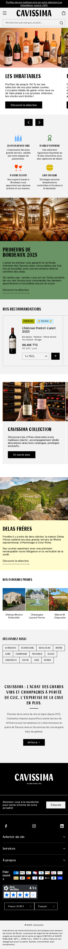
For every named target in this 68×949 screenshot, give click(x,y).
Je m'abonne (44, 935)
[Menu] (4, 13)
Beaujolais (45, 648)
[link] (18, 147)
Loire (7, 654)
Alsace (50, 654)
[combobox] (34, 22)
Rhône (59, 648)
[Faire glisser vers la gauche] (29, 122)
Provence (37, 654)
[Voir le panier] (63, 13)
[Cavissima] (34, 13)
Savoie (25, 660)
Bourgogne (27, 648)
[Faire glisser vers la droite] (39, 122)
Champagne (21, 654)
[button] (63, 13)
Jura (36, 660)
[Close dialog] (63, 903)
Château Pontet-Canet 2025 (39, 330)
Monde (47, 660)
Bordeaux (10, 648)
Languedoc (11, 660)
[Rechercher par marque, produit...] (61, 22)
